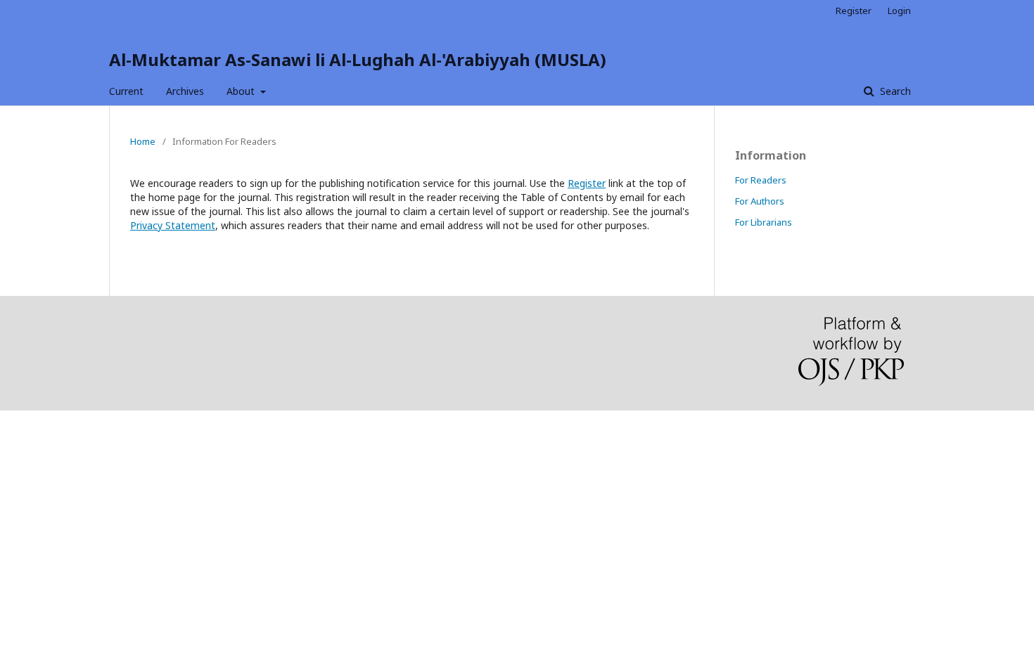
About (241, 91)
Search (894, 91)
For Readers (760, 180)
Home (142, 141)
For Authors (759, 201)
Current (126, 91)
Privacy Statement (172, 225)
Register (854, 10)
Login (899, 10)
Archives (185, 91)
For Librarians (763, 222)
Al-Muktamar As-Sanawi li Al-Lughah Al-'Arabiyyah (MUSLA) (357, 59)
